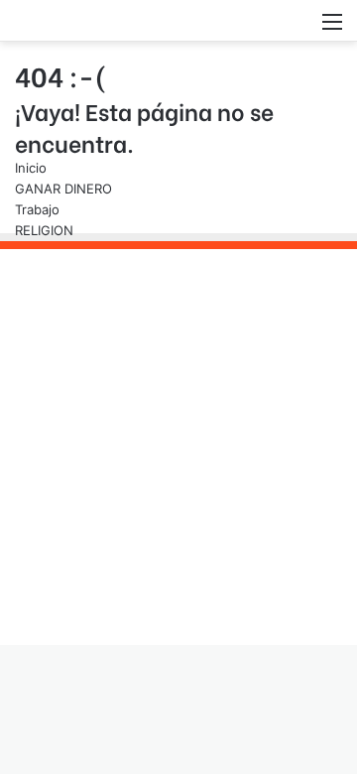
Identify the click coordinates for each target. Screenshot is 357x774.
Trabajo (37, 209)
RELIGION (44, 230)
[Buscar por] (297, 28)
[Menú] (332, 28)
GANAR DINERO (63, 188)
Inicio (31, 168)
